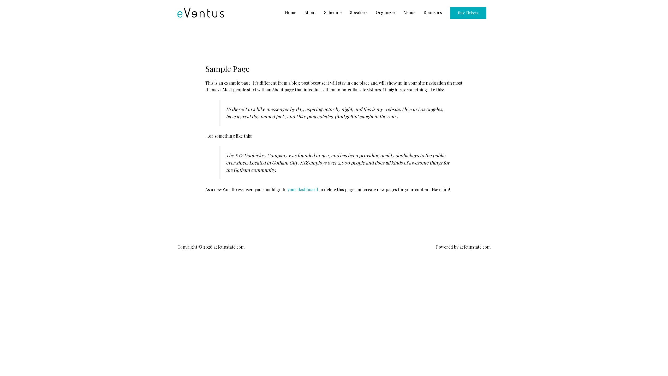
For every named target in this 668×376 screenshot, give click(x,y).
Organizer (386, 12)
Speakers (358, 12)
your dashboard (303, 189)
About (310, 12)
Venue (409, 12)
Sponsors (433, 12)
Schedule (333, 12)
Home (290, 12)
